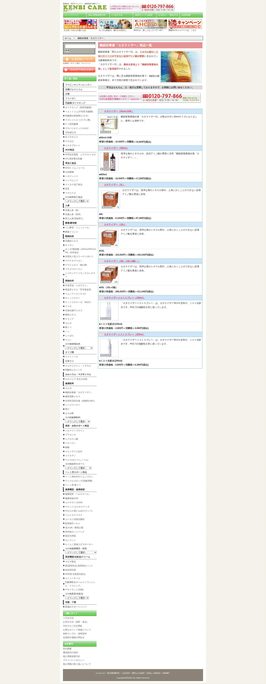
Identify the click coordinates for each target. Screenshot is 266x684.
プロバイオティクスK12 (76, 128)
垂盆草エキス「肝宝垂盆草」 (79, 289)
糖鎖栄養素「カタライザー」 (79, 392)
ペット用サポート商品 (76, 472)
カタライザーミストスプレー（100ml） (124, 297)
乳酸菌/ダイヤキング (75, 103)
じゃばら (69, 335)
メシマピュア (71, 180)
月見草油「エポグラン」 (77, 285)
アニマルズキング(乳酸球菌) (79, 481)
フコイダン (70, 98)
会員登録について (79, 59)
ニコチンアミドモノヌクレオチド (80, 275)
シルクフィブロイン (75, 430)
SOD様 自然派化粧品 (75, 574)
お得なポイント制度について (77, 629)
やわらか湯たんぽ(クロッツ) (79, 511)
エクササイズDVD (74, 502)
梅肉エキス (70, 314)
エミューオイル (72, 578)
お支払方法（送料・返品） (76, 622)
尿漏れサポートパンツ (76, 607)
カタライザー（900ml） (116, 148)
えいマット (70, 540)
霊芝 (67, 189)
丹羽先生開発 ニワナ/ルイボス (80, 154)
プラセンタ (70, 434)
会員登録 (186, 15)
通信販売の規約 (70, 652)
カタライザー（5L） (114, 185)
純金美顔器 (70, 570)
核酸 (67, 447)
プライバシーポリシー (74, 660)
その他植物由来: (73, 344)
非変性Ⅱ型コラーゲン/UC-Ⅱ (79, 256)
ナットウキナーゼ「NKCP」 (79, 302)
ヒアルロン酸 (71, 439)
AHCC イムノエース (75, 168)
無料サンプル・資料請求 (75, 633)
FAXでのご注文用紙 (72, 626)
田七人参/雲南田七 (74, 218)
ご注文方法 (117, 15)
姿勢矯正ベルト (72, 523)
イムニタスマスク (73, 515)
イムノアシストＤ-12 (75, 293)
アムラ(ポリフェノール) (76, 460)
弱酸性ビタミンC (73, 370)
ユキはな (69, 141)
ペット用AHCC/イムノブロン (79, 476)
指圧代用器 (70, 536)
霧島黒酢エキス (72, 396)
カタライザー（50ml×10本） (119, 111)
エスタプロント (72, 145)
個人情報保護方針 (97, 15)
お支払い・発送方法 (168, 15)
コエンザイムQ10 (73, 451)
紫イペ (68, 327)
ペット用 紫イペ (73, 485)
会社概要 (67, 648)
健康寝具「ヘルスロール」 (78, 494)
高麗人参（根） (72, 210)
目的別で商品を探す (79, 69)
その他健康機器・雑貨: (76, 548)
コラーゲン (70, 443)
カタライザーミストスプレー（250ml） (124, 334)
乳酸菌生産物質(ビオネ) (76, 115)
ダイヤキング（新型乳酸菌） (79, 107)
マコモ (68, 306)
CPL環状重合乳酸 (73, 158)
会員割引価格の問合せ (74, 637)
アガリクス (70, 193)
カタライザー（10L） (115, 224)
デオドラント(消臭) (74, 589)
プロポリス (70, 132)
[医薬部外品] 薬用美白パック (79, 565)
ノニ (67, 331)
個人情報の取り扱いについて (77, 664)
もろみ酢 (69, 413)
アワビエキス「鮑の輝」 (77, 265)
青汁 (67, 409)
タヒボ (68, 323)
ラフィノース (71, 356)
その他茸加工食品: (74, 197)
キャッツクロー (72, 298)
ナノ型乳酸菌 (71, 124)
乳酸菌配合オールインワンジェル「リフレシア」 (80, 584)
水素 (67, 94)
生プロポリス (71, 137)
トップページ (71, 15)
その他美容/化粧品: (74, 593)
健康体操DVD (71, 498)
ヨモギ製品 (70, 561)
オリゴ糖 (69, 352)
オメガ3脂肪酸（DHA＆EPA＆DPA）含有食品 (80, 251)
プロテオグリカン (73, 260)
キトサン (69, 245)
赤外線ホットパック (75, 531)
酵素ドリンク (71, 232)
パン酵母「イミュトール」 (78, 227)
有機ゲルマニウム (74, 89)
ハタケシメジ (71, 176)
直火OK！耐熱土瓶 (74, 527)
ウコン (68, 340)
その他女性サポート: (75, 464)
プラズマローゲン (73, 269)
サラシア (69, 319)
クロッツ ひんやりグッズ (77, 506)
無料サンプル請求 (144, 15)
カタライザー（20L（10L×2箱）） (122, 261)
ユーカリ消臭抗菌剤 (75, 519)
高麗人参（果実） (73, 214)
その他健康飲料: (73, 417)
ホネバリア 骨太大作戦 (76, 379)
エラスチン (70, 455)
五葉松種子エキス (73, 310)
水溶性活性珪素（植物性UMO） (80, 401)
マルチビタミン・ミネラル (78, 365)
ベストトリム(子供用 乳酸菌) (79, 111)
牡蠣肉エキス (71, 241)
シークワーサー (72, 405)
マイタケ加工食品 (73, 184)
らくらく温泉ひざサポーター (79, 544)
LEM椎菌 (69, 172)
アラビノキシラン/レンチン (78, 85)
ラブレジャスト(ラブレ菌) (77, 120)
